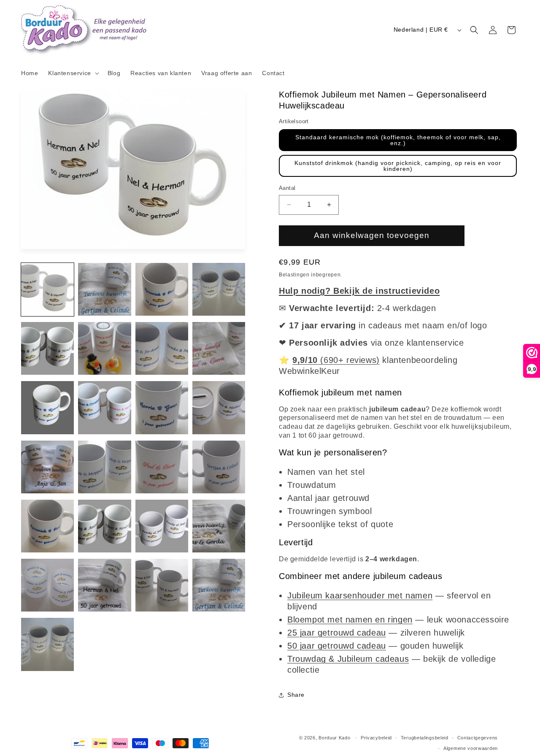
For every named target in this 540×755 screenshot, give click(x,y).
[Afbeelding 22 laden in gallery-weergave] (104, 585)
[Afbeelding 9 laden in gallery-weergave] (47, 407)
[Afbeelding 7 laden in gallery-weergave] (161, 348)
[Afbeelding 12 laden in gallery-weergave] (218, 407)
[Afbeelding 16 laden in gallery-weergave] (218, 467)
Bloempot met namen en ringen (350, 619)
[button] (72, 73)
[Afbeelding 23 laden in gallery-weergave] (161, 585)
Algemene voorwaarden (470, 748)
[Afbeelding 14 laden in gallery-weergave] (104, 467)
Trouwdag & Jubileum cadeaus (348, 658)
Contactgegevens (477, 737)
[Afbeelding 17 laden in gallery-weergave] (47, 526)
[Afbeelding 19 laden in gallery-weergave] (161, 526)
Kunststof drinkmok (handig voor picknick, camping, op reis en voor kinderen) (397, 166)
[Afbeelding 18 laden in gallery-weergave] (104, 526)
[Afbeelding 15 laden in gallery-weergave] (161, 467)
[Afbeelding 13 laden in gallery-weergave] (47, 467)
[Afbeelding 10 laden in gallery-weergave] (104, 407)
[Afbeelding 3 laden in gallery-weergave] (161, 289)
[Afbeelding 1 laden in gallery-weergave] (47, 289)
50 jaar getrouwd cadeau (336, 645)
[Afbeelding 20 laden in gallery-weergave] (218, 526)
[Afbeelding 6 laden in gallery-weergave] (104, 348)
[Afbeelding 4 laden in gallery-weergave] (218, 289)
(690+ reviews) (336, 360)
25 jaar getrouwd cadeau (336, 632)
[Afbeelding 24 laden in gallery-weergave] (218, 585)
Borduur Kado (334, 737)
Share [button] (296, 694)
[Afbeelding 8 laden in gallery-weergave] (218, 348)
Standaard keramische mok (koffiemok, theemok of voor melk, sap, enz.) (398, 140)
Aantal (287, 188)
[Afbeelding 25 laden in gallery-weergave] (47, 644)
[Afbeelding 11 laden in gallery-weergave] (161, 407)
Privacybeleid (376, 737)
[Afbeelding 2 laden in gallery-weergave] (104, 289)
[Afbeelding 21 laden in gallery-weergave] (47, 585)
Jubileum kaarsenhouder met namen (359, 595)
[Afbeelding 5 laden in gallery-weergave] (47, 348)
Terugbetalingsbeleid (424, 737)
